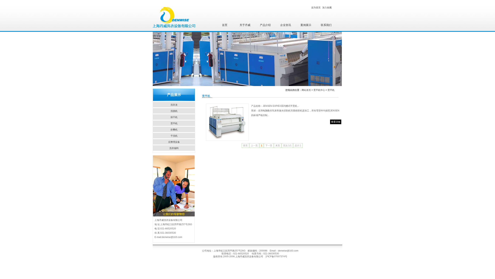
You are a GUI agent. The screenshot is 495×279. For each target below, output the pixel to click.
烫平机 (174, 123)
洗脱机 (174, 111)
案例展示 (305, 25)
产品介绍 (265, 25)
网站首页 (306, 90)
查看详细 (335, 122)
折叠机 (174, 129)
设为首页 (316, 7)
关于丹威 (245, 25)
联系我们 (326, 25)
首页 (224, 25)
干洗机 (174, 135)
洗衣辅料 (174, 148)
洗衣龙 (174, 104)
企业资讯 (285, 25)
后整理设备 (174, 142)
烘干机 (174, 117)
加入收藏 (327, 7)
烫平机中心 (319, 90)
